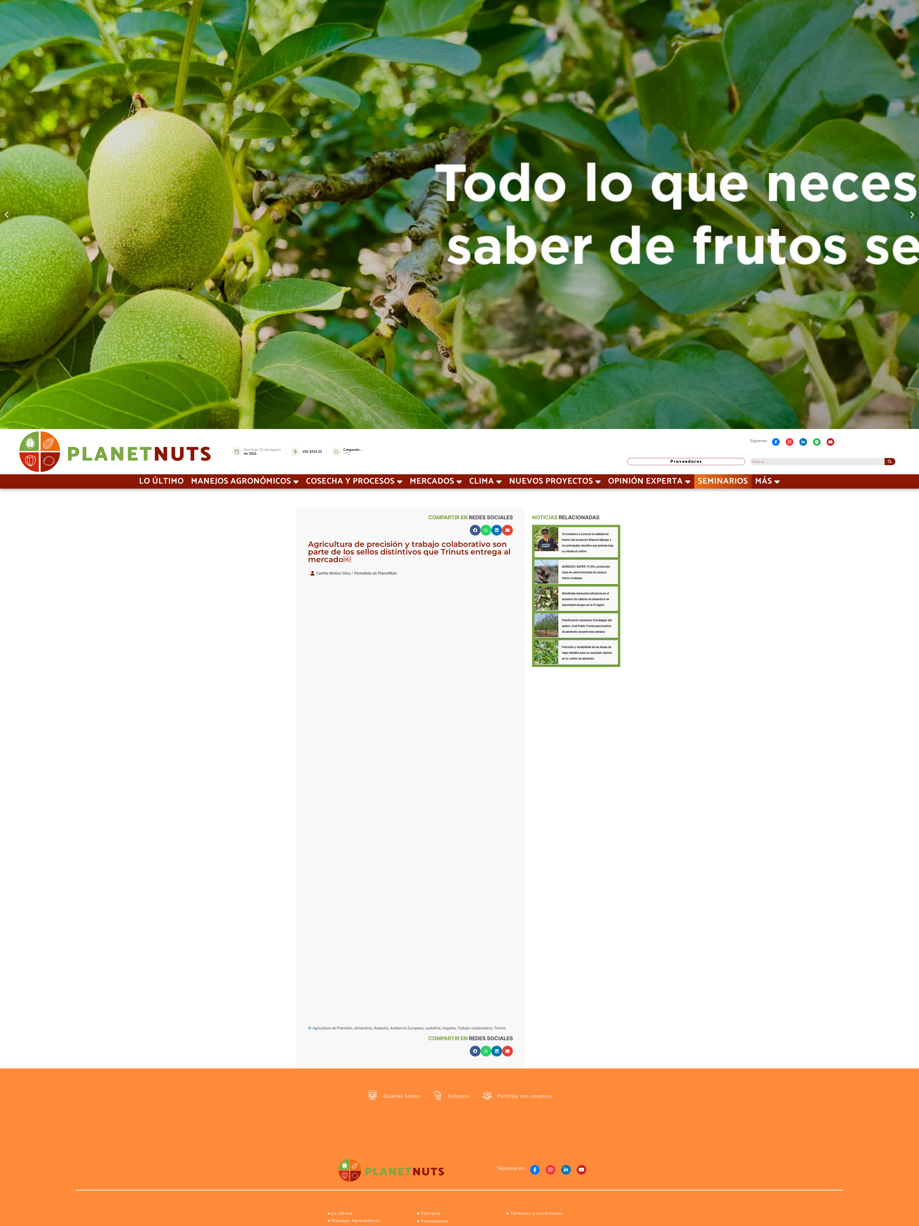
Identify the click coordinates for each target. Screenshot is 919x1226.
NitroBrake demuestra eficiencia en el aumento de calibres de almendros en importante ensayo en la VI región (585, 599)
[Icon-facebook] (776, 442)
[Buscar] (890, 461)
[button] (6, 214)
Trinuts (500, 1028)
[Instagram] (789, 442)
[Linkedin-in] (803, 442)
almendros (363, 1028)
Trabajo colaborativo (474, 1028)
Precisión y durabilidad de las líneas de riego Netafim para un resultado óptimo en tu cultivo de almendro (587, 652)
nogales (449, 1028)
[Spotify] (817, 442)
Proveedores (686, 461)
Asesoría (381, 1028)
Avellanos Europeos (406, 1028)
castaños (433, 1028)
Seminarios (723, 481)
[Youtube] (830, 442)
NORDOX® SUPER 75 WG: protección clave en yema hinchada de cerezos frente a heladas (586, 572)
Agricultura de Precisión (333, 1028)
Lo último (161, 481)
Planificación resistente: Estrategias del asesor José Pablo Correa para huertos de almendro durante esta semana (587, 626)
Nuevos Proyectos (551, 481)
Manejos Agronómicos (241, 481)
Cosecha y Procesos (350, 481)
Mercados (432, 481)
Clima (481, 481)
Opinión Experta (645, 481)
